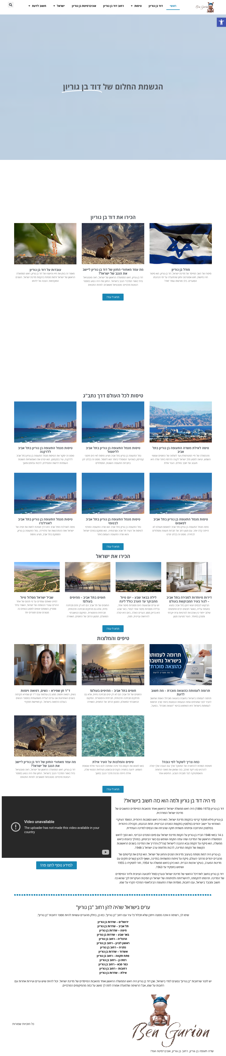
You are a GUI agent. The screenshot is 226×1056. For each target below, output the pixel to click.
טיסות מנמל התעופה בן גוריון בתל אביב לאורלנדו (45, 521)
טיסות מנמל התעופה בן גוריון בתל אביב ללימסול (113, 450)
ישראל (61, 6)
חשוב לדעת (39, 6)
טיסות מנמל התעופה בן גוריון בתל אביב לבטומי (113, 521)
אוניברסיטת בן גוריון (84, 6)
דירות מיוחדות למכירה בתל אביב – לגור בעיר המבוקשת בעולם (189, 599)
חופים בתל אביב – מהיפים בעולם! (87, 599)
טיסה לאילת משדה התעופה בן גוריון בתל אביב (180, 450)
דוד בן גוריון (156, 6)
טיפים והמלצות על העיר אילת (113, 762)
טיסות (138, 6)
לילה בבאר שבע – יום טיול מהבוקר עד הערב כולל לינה (138, 599)
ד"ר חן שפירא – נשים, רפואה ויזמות (45, 690)
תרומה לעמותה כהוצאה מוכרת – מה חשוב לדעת (180, 692)
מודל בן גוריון (181, 269)
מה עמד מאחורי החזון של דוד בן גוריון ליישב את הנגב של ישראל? (113, 271)
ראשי (173, 6)
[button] (221, 22)
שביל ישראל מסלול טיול (36, 597)
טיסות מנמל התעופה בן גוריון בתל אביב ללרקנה (45, 450)
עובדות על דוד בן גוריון (45, 270)
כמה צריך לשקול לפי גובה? (180, 762)
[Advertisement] (113, 186)
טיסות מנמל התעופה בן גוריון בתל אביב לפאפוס (180, 521)
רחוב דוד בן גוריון (113, 6)
